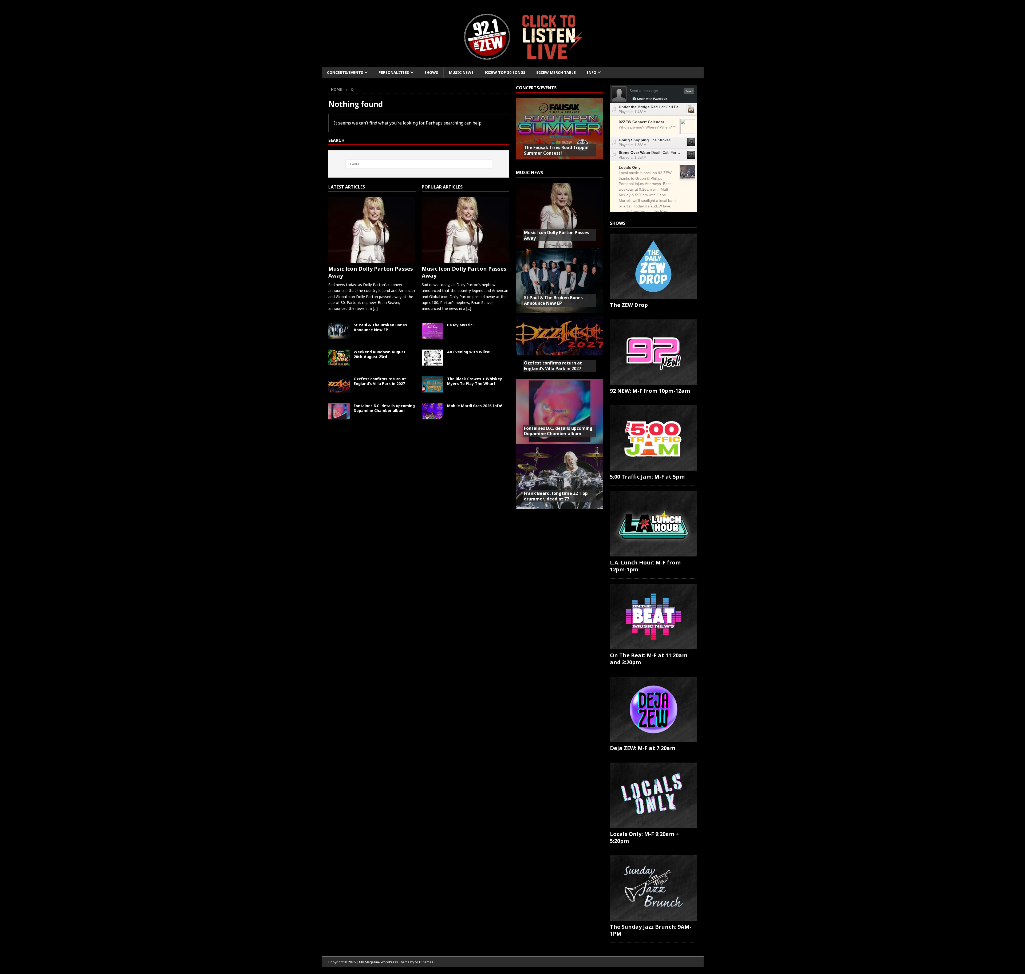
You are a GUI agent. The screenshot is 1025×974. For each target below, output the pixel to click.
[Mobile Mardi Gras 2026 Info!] (432, 411)
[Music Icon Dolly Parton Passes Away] (372, 230)
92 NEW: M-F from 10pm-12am (650, 390)
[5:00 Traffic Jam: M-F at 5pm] (653, 438)
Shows (431, 72)
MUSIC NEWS (529, 172)
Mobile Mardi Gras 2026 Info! (474, 405)
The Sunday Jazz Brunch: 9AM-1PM (650, 930)
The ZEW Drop (629, 304)
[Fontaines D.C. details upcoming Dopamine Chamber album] (339, 411)
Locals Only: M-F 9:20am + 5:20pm (644, 837)
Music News (461, 72)
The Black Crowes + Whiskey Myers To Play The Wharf (474, 381)
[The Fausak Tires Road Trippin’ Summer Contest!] (559, 130)
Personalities (394, 72)
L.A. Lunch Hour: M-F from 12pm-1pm (645, 566)
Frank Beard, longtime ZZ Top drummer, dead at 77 (556, 496)
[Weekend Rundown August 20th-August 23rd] (339, 358)
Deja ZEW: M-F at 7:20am (642, 748)
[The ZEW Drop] (653, 266)
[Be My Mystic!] (432, 331)
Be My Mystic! (460, 324)
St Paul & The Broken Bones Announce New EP (380, 327)
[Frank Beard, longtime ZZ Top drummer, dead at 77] (559, 476)
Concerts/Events (345, 72)
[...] (375, 308)
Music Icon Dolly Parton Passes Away (370, 272)
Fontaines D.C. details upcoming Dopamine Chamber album (384, 408)
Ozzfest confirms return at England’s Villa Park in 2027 (380, 381)
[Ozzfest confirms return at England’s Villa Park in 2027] (339, 384)
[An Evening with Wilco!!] (432, 358)
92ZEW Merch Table (556, 72)
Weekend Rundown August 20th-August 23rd (379, 354)
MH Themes (424, 962)
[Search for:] (418, 164)
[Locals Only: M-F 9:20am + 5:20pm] (653, 795)
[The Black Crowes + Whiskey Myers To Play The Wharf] (432, 384)
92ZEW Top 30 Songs (504, 72)
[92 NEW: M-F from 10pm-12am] (653, 352)
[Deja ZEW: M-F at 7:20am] (653, 709)
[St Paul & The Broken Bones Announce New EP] (339, 331)
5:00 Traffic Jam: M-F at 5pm (647, 476)
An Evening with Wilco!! (469, 351)
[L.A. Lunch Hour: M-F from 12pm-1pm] (653, 523)
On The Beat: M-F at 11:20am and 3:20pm (648, 659)
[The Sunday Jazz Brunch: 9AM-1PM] (653, 888)
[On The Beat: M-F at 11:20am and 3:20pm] (653, 616)
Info (591, 72)
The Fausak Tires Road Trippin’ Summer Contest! (556, 150)
